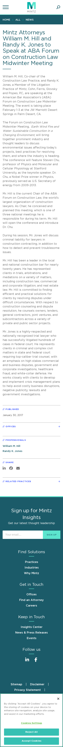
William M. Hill (11, 446)
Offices (31, 594)
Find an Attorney (31, 600)
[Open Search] (58, 7)
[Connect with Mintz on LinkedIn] (27, 661)
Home (6, 20)
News (30, 20)
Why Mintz (31, 573)
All (17, 20)
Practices (31, 562)
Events (31, 638)
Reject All (31, 732)
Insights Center (32, 627)
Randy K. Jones (12, 451)
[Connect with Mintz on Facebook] (35, 661)
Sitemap (16, 684)
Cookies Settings (31, 723)
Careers (31, 605)
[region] (31, 720)
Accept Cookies (31, 741)
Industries (31, 567)
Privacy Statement (27, 690)
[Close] (58, 699)
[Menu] (6, 7)
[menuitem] (7, 20)
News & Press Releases (31, 632)
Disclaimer (37, 684)
